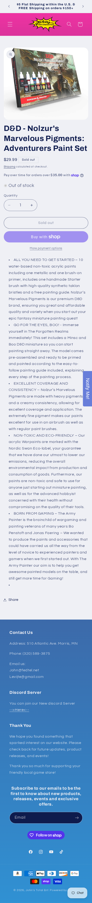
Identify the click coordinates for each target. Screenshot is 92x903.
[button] (9, 24)
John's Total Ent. (37, 890)
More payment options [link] (46, 248)
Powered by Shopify (64, 890)
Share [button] (13, 600)
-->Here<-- (19, 710)
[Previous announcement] (9, 6)
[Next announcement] (83, 6)
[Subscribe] (76, 817)
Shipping (10, 166)
